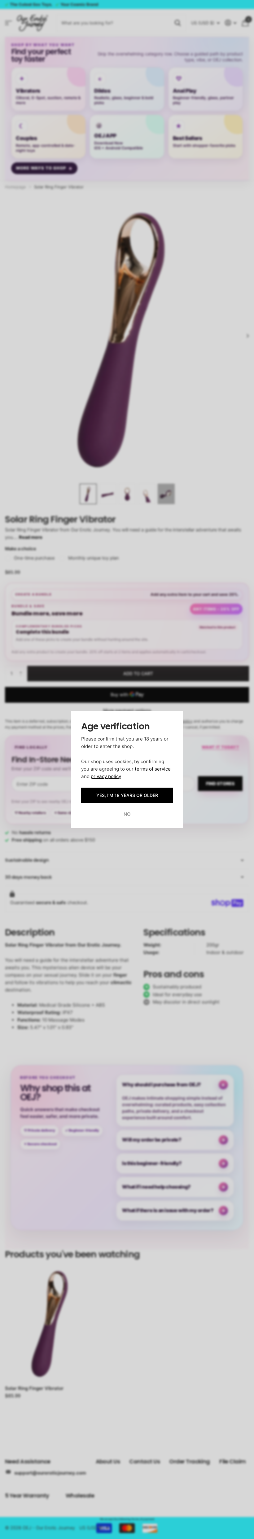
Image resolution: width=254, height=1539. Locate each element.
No (127, 814)
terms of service (153, 769)
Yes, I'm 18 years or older (127, 795)
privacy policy (106, 776)
